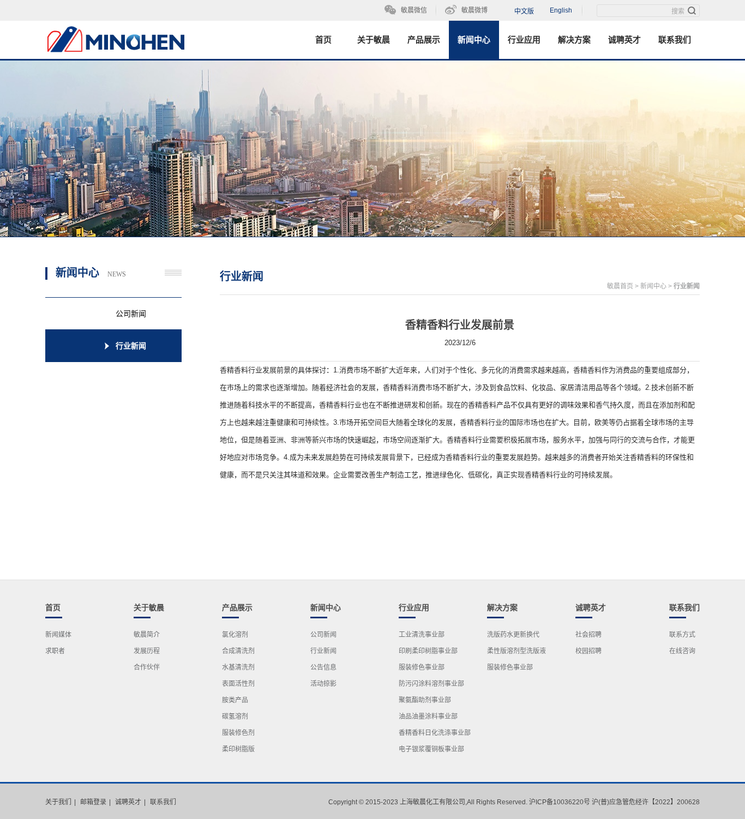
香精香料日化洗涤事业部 (435, 733)
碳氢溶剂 (235, 716)
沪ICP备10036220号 (559, 802)
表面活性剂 (238, 684)
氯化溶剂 (235, 635)
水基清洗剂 (238, 667)
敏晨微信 (414, 10)
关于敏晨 (373, 39)
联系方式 (682, 635)
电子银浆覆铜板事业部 (431, 749)
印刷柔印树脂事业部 (428, 651)
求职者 (55, 651)
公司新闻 (323, 635)
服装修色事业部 (421, 667)
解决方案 (574, 39)
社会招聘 (588, 635)
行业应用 (524, 39)
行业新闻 (687, 286)
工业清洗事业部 (421, 635)
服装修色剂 (238, 733)
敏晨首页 (620, 286)
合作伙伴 (147, 667)
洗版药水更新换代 (513, 635)
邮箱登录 (93, 802)
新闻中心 (474, 39)
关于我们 (58, 802)
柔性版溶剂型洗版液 (516, 651)
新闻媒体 (58, 635)
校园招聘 (588, 651)
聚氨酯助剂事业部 (425, 700)
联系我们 (674, 39)
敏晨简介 (147, 635)
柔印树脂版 (238, 749)
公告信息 (323, 667)
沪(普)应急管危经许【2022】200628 (646, 802)
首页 (323, 39)
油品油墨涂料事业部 (428, 716)
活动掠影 (323, 684)
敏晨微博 (474, 10)
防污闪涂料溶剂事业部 (431, 684)
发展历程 (147, 651)
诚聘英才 (624, 39)
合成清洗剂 (238, 651)
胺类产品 (235, 700)
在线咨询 (682, 651)
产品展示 (423, 39)
